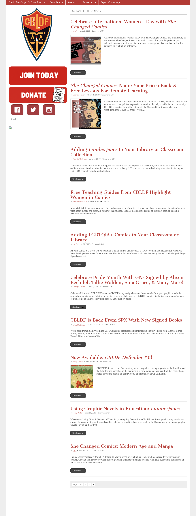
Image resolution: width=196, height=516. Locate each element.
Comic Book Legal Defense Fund (25, 2)
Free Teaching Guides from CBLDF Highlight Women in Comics (120, 194)
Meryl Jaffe (77, 413)
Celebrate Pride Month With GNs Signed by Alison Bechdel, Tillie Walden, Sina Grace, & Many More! (127, 280)
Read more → (78, 72)
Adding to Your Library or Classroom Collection (126, 152)
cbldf (75, 31)
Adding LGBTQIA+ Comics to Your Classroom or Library (124, 237)
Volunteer (73, 2)
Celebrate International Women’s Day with (123, 24)
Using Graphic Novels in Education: (124, 408)
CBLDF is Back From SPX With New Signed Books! (127, 320)
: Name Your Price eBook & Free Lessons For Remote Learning (123, 88)
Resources (88, 2)
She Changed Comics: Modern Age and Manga (121, 446)
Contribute (55, 2)
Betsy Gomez (78, 361)
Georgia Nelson (79, 95)
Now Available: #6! (111, 357)
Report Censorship (110, 2)
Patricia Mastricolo (80, 159)
